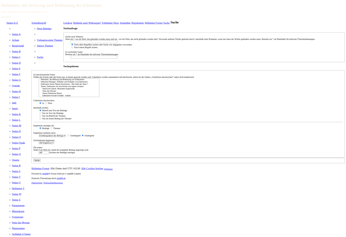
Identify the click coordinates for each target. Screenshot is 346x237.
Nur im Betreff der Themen (54, 116)
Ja (43, 103)
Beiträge (45, 128)
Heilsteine (108, 169)
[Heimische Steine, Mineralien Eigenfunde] (69, 89)
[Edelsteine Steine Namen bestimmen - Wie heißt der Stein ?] (69, 84)
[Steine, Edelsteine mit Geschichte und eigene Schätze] (69, 86)
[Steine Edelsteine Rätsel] (69, 93)
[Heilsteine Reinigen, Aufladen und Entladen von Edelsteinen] (69, 82)
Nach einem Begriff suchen (85, 47)
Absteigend (89, 135)
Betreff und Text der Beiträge (54, 110)
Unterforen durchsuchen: (44, 100)
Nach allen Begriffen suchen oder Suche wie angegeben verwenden (103, 45)
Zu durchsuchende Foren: (44, 75)
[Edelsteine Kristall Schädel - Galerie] (69, 96)
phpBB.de (61, 178)
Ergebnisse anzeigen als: (43, 125)
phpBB (45, 174)
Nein (49, 103)
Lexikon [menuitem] (67, 22)
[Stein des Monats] (69, 91)
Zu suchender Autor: (74, 52)
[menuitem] (16, 34)
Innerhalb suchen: (41, 108)
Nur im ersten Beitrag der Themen (56, 118)
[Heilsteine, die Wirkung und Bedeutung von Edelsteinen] (69, 80)
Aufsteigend (75, 135)
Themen (56, 128)
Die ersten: (38, 147)
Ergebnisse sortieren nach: (44, 133)
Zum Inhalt (6, 16)
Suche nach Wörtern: (74, 37)
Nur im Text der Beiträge (53, 113)
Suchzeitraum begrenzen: (44, 140)
